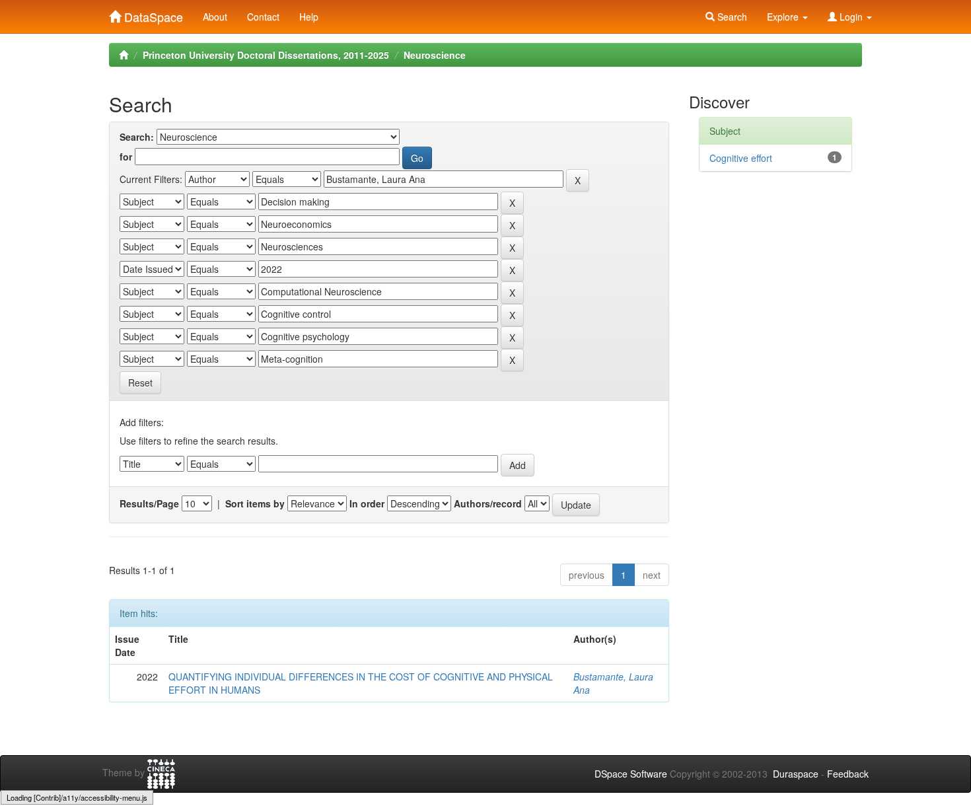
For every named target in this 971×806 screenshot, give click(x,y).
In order (366, 503)
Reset (140, 382)
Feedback (848, 773)
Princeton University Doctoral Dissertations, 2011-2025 (266, 54)
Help (308, 16)
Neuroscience (435, 54)
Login (851, 16)
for (126, 156)
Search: (137, 136)
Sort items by (255, 503)
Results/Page (149, 503)
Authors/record (488, 503)
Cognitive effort (740, 158)
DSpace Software (630, 773)
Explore (784, 16)
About (215, 16)
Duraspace (795, 773)
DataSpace (152, 14)
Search (731, 16)
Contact (263, 16)
